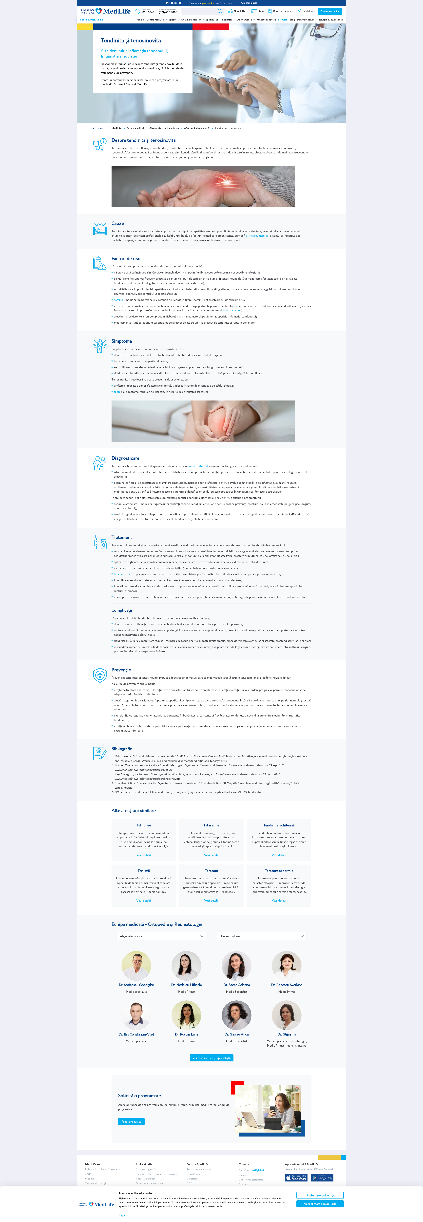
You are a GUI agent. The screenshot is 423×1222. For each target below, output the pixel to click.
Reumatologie (188, 924)
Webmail (90, 1178)
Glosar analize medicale (149, 1183)
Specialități (212, 20)
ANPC (89, 1174)
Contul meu (308, 11)
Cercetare (192, 1178)
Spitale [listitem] (173, 20)
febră (117, 391)
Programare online (329, 11)
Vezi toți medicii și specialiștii (211, 1058)
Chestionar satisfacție (251, 1179)
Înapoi (99, 128)
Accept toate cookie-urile (320, 1203)
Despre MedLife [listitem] (306, 20)
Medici (140, 20)
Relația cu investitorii (331, 20)
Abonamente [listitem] (244, 20)
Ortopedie (158, 924)
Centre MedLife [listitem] (155, 20)
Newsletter (240, 11)
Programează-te (131, 1121)
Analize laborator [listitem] (191, 20)
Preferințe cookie (318, 1195)
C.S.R (189, 1183)
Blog (292, 20)
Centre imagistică (145, 1169)
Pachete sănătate (266, 20)
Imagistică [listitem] (227, 20)
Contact (243, 1184)
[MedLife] (106, 11)
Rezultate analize (283, 11)
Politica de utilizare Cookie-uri (102, 1169)
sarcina (118, 299)
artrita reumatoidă (257, 235)
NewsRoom (193, 1174)
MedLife (116, 128)
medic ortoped (198, 466)
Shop (261, 11)
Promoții (283, 20)
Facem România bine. (92, 20)
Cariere (243, 1175)
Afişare (123, 1215)
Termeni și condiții (95, 1183)
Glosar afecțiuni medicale (164, 128)
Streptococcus (232, 310)
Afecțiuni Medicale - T (197, 128)
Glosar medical (135, 128)
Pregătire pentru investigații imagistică (157, 1174)
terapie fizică (122, 574)
